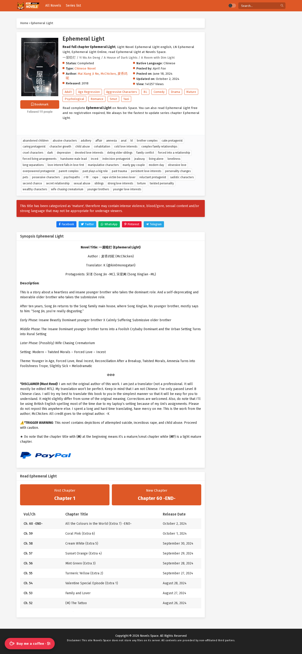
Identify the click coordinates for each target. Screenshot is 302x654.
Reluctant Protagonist (152, 177)
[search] (282, 5)
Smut (113, 99)
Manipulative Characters (103, 165)
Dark (50, 152)
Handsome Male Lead (73, 158)
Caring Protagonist (34, 146)
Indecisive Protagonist (116, 158)
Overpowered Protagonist (39, 171)
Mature (191, 92)
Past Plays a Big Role (95, 171)
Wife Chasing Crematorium (67, 189)
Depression (64, 152)
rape (95, 177)
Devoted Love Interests (89, 152)
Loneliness (174, 158)
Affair (98, 140)
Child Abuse (82, 146)
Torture (141, 183)
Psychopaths (72, 177)
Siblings (99, 183)
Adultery (86, 140)
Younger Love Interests (127, 189)
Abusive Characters (65, 140)
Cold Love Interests (125, 146)
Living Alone (156, 158)
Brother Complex (147, 140)
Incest (94, 158)
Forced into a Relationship (174, 152)
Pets (25, 177)
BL (145, 92)
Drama (175, 92)
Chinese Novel (85, 68)
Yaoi (126, 99)
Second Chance (32, 183)
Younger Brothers (98, 189)
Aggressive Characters (121, 92)
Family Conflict (145, 152)
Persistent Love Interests (146, 171)
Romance (97, 99)
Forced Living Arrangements (39, 158)
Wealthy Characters (35, 189)
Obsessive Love (177, 165)
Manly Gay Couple (134, 165)
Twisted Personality (162, 183)
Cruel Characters (33, 152)
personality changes (178, 171)
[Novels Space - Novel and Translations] (28, 6)
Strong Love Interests (120, 183)
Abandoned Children (36, 140)
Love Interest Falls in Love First (66, 165)
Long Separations (33, 165)
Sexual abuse (82, 183)
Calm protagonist (172, 140)
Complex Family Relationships (159, 146)
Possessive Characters (46, 177)
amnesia (111, 140)
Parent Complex (69, 171)
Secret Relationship (58, 183)
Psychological (74, 99)
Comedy (159, 92)
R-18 (86, 177)
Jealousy (139, 158)
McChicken (108, 74)
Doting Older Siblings (119, 152)
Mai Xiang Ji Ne (88, 74)
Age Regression (89, 92)
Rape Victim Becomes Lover (118, 177)
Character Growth (60, 146)
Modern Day (156, 165)
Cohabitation (102, 146)
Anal (123, 140)
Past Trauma (119, 171)
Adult (68, 92)
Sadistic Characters (182, 177)
